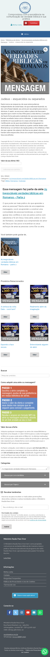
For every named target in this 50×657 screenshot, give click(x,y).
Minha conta (8, 572)
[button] (45, 49)
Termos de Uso (10, 585)
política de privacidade (38, 520)
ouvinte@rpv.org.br (11, 634)
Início (2, 40)
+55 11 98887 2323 (19, 637)
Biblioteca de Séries (13, 40)
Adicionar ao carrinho (11, 169)
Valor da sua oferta (10, 161)
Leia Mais (7, 558)
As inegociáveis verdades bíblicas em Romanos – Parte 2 (25, 193)
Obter (5, 272)
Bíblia (7, 181)
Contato (7, 575)
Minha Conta (17, 25)
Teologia (21, 181)
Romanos (14, 181)
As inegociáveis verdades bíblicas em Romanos (27, 178)
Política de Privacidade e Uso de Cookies (19, 582)
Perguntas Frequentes (12, 578)
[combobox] (25, 468)
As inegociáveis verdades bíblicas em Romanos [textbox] (24, 469)
